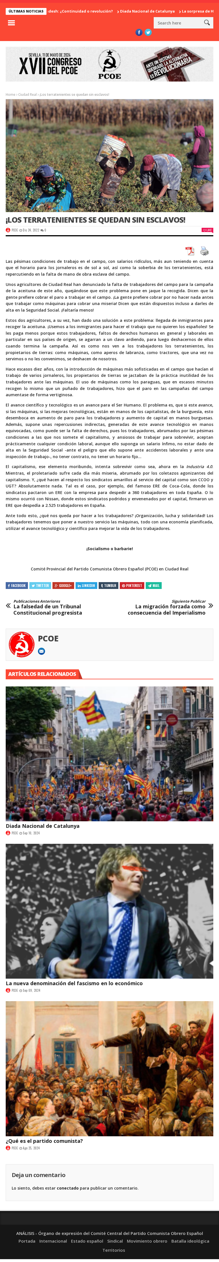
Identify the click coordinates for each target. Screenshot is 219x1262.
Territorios (113, 1250)
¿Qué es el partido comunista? (44, 1140)
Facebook (18, 585)
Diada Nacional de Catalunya (115, 11)
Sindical (115, 1241)
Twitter (42, 585)
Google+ (65, 585)
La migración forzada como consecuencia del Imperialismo (167, 607)
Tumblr (110, 585)
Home (10, 94)
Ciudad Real (27, 94)
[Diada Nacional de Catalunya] (109, 753)
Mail (156, 585)
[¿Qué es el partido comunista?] (109, 1068)
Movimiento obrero (147, 1241)
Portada (27, 1241)
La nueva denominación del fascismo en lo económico (74, 983)
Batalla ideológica (190, 1241)
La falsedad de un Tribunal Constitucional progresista (47, 607)
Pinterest (134, 585)
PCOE (15, 230)
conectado (68, 1188)
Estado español (87, 1241)
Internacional (53, 1241)
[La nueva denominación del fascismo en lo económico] (109, 911)
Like (209, 230)
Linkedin (88, 585)
